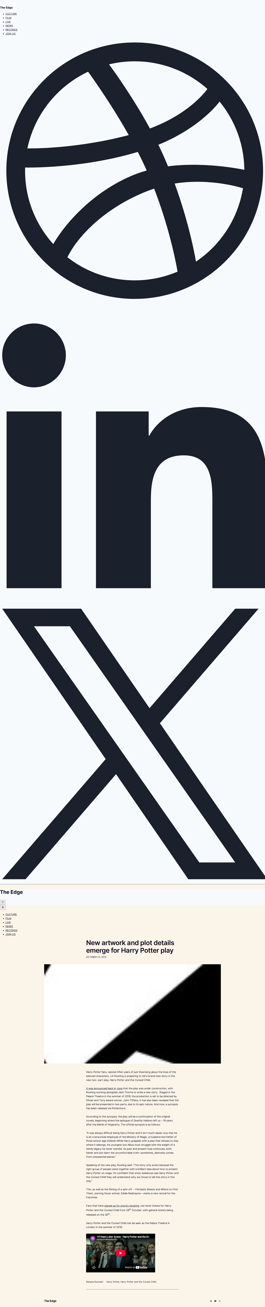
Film (8, 17)
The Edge (50, 1301)
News (9, 25)
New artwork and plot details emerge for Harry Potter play (130, 946)
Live (8, 21)
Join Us (10, 33)
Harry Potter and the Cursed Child (138, 1281)
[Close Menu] (3, 907)
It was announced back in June (104, 1088)
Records (11, 29)
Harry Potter (112, 1281)
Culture (11, 13)
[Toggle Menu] (3, 902)
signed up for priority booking (121, 1205)
